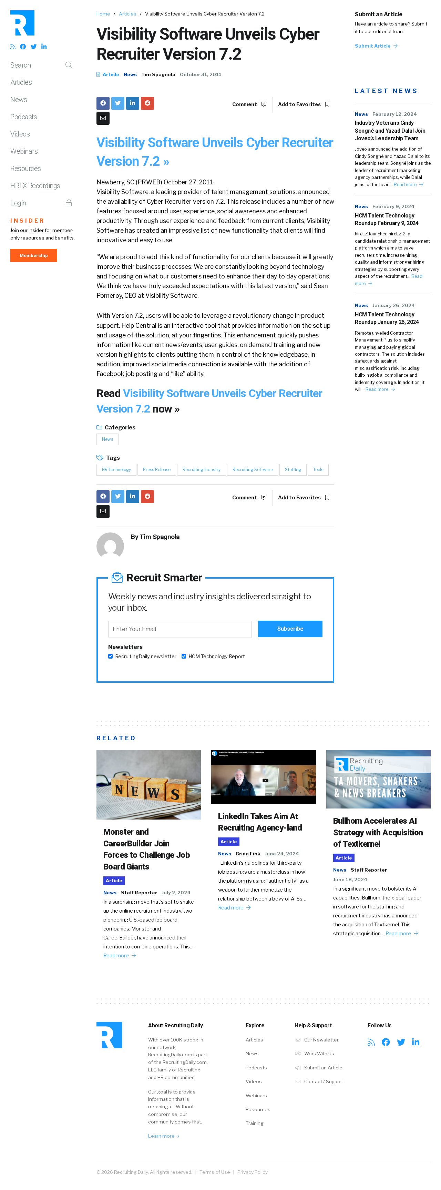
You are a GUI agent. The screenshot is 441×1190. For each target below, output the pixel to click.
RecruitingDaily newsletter (145, 656)
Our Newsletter (321, 1039)
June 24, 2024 (282, 853)
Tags (112, 458)
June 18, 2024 (350, 879)
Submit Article (373, 46)
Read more (406, 184)
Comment (245, 104)
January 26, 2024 (393, 305)
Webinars (24, 151)
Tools (318, 469)
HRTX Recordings (35, 186)
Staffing (293, 469)
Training (255, 1123)
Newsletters (125, 647)
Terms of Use (214, 1172)
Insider (27, 220)
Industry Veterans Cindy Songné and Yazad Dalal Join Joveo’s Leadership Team (390, 131)
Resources (25, 168)
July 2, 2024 (176, 892)
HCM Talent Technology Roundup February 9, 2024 (386, 219)
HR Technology (116, 469)
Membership (34, 255)
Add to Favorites (300, 104)
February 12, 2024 (394, 114)
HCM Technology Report (216, 656)
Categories (119, 427)
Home (103, 14)
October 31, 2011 (201, 74)
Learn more (162, 1136)
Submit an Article (378, 14)
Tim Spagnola (158, 74)
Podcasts (23, 117)
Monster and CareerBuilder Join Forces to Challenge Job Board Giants (146, 849)
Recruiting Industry (201, 469)
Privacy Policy (252, 1172)
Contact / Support (323, 1081)
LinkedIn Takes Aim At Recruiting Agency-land (260, 822)
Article (110, 74)
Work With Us (318, 1053)
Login (18, 203)
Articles (21, 82)
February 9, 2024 (393, 206)
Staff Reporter (139, 892)
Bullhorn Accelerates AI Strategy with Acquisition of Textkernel (378, 832)
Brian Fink (248, 853)
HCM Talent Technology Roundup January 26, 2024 (387, 318)
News (18, 99)
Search (20, 65)
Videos (20, 134)
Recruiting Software (253, 469)
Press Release (157, 469)
